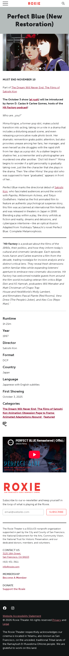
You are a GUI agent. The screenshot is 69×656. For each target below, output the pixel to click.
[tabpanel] (36, 52)
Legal (6, 624)
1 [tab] (33, 68)
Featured (49, 416)
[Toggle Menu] (5, 3)
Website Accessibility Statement (22, 616)
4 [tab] (44, 68)
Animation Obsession (22, 412)
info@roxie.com (11, 566)
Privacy (56, 620)
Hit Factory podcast (15, 107)
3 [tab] (40, 68)
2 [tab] (37, 68)
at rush (34, 99)
